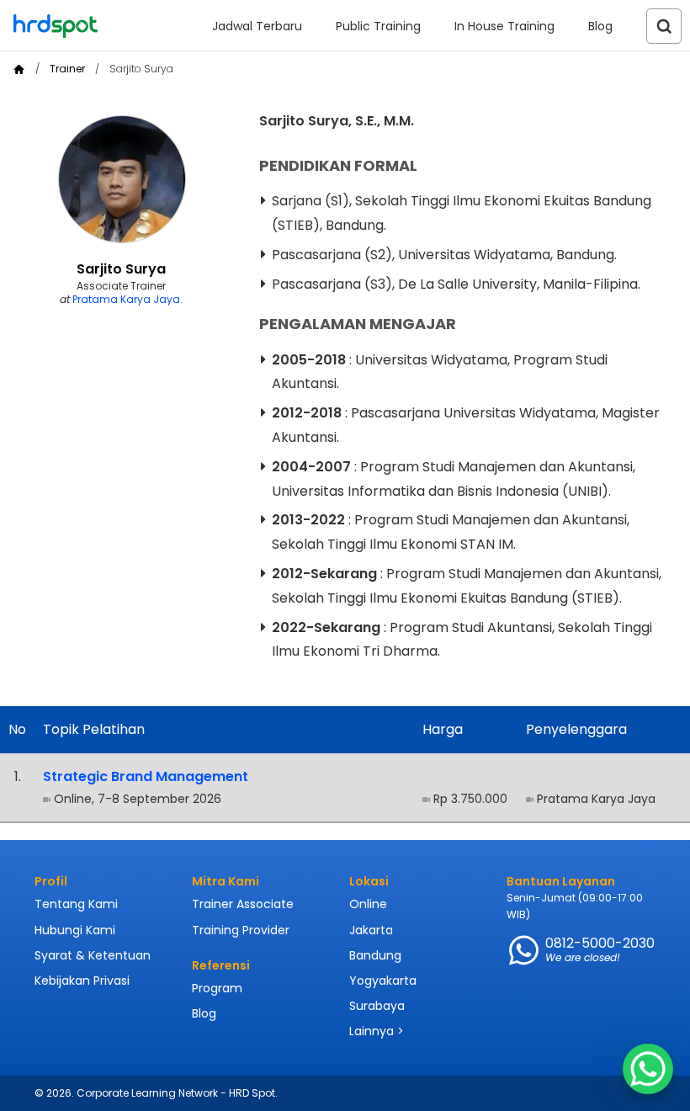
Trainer (67, 69)
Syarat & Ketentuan (92, 955)
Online (368, 904)
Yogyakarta (383, 980)
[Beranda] (19, 69)
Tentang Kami (76, 904)
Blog (600, 26)
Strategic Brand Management (145, 776)
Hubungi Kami (74, 930)
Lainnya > (376, 1031)
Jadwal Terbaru (257, 26)
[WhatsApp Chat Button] (648, 1069)
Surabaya (377, 1005)
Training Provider (240, 930)
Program (217, 988)
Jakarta (371, 930)
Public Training (378, 26)
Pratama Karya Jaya (126, 299)
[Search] (664, 26)
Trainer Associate (243, 904)
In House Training (504, 26)
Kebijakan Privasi (82, 980)
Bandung (375, 955)
